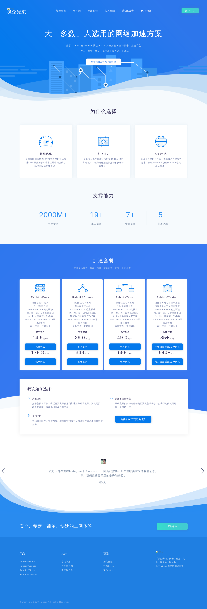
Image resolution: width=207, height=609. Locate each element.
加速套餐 (61, 11)
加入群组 (110, 11)
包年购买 (40, 361)
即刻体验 (172, 526)
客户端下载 (67, 566)
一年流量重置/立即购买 (167, 346)
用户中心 (190, 10)
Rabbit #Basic (27, 562)
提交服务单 (67, 570)
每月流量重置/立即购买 (167, 361)
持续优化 (46, 154)
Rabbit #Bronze (28, 566)
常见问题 (66, 562)
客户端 (77, 11)
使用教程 (93, 11)
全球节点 (161, 154)
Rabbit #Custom (28, 574)
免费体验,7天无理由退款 (103, 62)
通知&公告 (128, 11)
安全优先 (103, 154)
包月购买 (40, 346)
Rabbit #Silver (27, 570)
